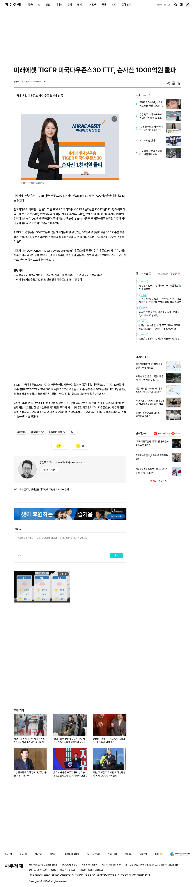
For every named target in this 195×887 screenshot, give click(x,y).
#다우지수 (21, 432)
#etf (73, 432)
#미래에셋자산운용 (57, 432)
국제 (104, 4)
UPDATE (173, 274)
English (159, 5)
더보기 (150, 482)
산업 (48, 4)
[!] (180, 95)
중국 (30, 4)
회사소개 (8, 854)
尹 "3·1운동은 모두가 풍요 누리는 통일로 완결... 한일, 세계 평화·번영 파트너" (69, 774)
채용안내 (38, 854)
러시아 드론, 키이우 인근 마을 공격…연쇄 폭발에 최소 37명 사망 (159, 314)
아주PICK (141, 357)
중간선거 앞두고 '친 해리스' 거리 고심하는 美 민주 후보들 (160, 287)
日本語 (167, 5)
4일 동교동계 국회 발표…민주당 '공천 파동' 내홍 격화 (30, 774)
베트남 (178, 433)
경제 (69, 4)
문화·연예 (126, 4)
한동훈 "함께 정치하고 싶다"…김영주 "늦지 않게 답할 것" (109, 740)
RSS (157, 854)
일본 (168, 433)
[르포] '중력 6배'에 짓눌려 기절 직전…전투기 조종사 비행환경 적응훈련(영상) (69, 740)
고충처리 (128, 854)
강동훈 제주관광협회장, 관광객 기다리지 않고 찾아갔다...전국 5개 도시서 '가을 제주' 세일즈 (160, 300)
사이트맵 (143, 854)
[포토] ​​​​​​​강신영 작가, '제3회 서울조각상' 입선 (159, 338)
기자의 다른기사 (49, 470)
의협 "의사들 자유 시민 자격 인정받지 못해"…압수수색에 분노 (109, 774)
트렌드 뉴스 (142, 95)
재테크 (58, 4)
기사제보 (53, 854)
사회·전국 (92, 4)
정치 (79, 4)
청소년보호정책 (93, 854)
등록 (117, 555)
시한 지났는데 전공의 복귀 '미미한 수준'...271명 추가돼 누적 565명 (29, 740)
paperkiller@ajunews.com (68, 462)
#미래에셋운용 (37, 432)
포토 (114, 4)
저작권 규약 (112, 854)
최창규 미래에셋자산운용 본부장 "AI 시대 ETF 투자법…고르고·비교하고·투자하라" (59, 275)
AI (39, 4)
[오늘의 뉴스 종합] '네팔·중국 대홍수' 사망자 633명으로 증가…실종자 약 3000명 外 (159, 327)
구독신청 (23, 854)
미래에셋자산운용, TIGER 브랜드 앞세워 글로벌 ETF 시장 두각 (49, 279)
